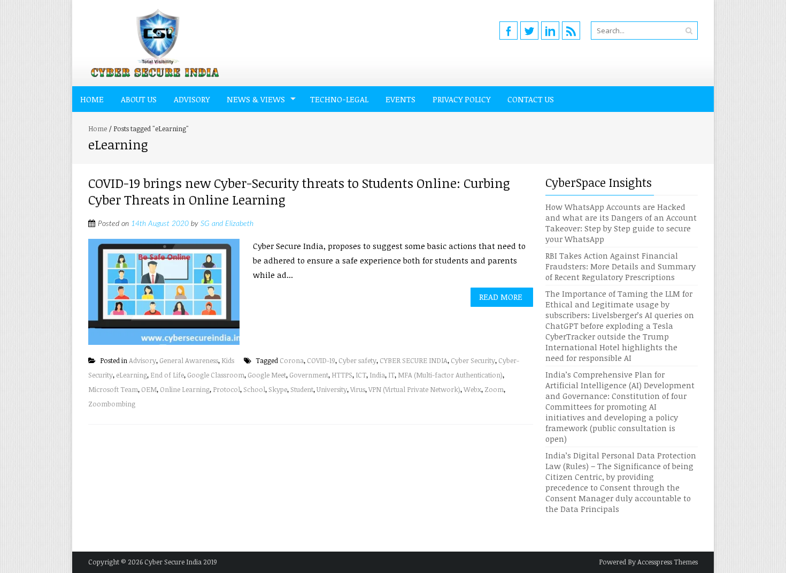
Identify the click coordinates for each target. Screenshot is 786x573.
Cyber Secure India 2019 (180, 562)
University (332, 389)
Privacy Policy (461, 99)
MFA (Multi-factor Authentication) (450, 375)
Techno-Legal (339, 99)
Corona (292, 360)
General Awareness (188, 360)
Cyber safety (357, 360)
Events (400, 99)
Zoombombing (111, 404)
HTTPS (342, 375)
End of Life (167, 375)
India (377, 375)
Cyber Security (473, 360)
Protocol (226, 389)
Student (301, 389)
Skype (277, 389)
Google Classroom (215, 375)
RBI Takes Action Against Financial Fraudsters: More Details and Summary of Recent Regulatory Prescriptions (620, 266)
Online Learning (185, 389)
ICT (361, 375)
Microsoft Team (113, 389)
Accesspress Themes (667, 562)
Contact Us (530, 99)
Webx (472, 389)
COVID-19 (321, 360)
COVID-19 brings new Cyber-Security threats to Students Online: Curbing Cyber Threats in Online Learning (299, 191)
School (254, 389)
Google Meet (267, 375)
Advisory (192, 99)
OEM (149, 389)
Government (308, 375)
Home (92, 99)
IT (391, 375)
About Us (139, 99)
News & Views (256, 99)
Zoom (494, 389)
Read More (500, 296)
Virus (357, 389)
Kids (227, 360)
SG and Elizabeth (227, 224)
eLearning (131, 375)
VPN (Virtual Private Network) (414, 389)
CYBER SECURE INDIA (414, 360)
